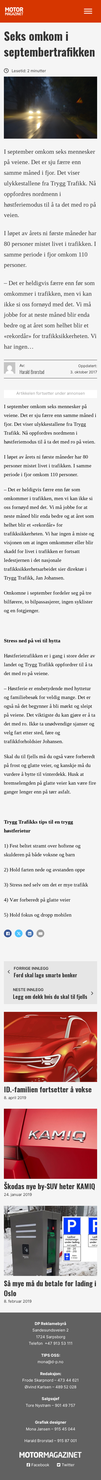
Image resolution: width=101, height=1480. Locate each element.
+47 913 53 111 (59, 1343)
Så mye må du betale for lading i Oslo (50, 1288)
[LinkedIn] (29, 933)
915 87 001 (67, 1440)
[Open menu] (88, 11)
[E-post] (40, 933)
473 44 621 (68, 1380)
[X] (19, 933)
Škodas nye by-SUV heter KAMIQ (49, 1186)
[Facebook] (8, 933)
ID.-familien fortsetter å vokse (48, 1089)
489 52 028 (65, 1386)
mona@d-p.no (50, 1361)
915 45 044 (64, 1429)
